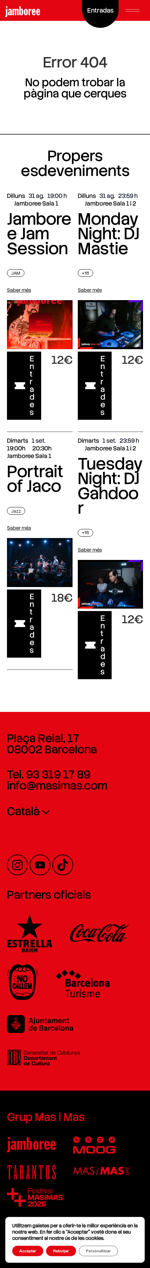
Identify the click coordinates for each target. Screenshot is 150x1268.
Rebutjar (61, 1251)
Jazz (16, 511)
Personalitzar (98, 1251)
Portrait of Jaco (35, 479)
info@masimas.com (57, 785)
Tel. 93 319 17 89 (48, 774)
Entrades (32, 385)
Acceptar (27, 1251)
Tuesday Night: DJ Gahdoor (110, 486)
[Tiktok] (62, 864)
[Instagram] (17, 864)
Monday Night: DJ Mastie (109, 233)
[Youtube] (40, 864)
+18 (85, 273)
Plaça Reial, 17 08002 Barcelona (52, 744)
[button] (133, 10)
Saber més (19, 290)
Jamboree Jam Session (39, 233)
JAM (15, 273)
